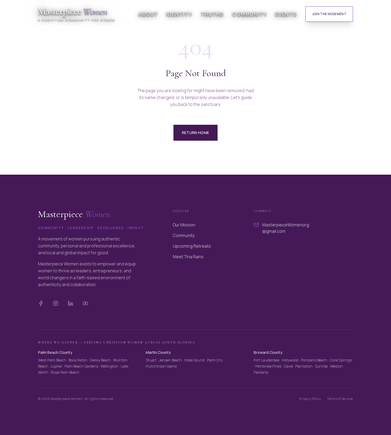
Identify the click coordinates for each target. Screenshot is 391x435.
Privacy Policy (310, 399)
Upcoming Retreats (192, 246)
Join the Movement (329, 14)
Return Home (195, 132)
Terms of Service (340, 399)
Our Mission (184, 225)
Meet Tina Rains (188, 257)
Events (286, 14)
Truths (212, 14)
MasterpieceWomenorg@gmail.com (285, 228)
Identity (179, 14)
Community (249, 14)
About (148, 14)
